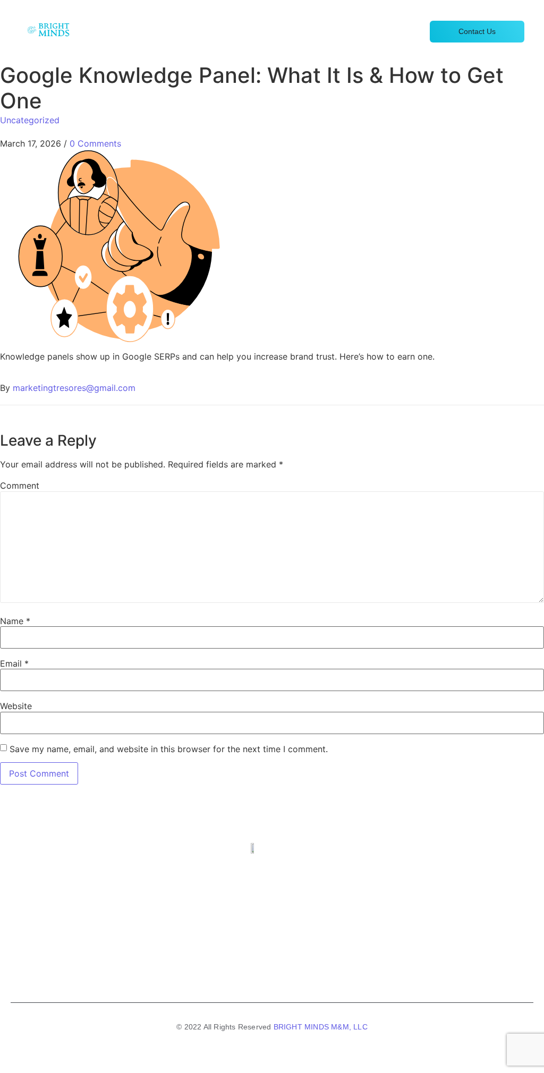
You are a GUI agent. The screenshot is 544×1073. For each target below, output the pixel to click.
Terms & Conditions (234, 973)
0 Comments (95, 143)
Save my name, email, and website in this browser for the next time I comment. (169, 749)
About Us (400, 31)
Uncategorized (30, 120)
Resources (350, 31)
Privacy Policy (305, 973)
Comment (19, 485)
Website (16, 706)
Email (14, 663)
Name (15, 621)
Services (302, 31)
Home (260, 31)
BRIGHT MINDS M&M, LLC (321, 1027)
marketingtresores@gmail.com (74, 387)
